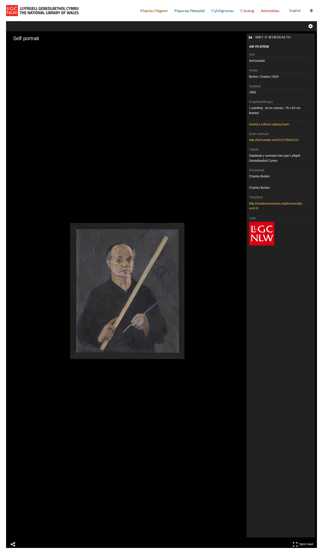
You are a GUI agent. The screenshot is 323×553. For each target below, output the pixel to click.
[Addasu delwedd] (34, 48)
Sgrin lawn (307, 543)
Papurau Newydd (189, 10)
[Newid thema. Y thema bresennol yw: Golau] (311, 10)
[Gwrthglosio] (20, 48)
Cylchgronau (222, 10)
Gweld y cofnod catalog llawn (269, 124)
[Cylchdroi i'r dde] (27, 48)
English (295, 10)
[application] (127, 291)
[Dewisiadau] (310, 26)
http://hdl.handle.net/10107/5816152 (274, 140)
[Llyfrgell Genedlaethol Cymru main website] (42, 10)
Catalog (247, 10)
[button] (250, 37)
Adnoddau (270, 10)
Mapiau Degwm (154, 10)
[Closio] (13, 48)
